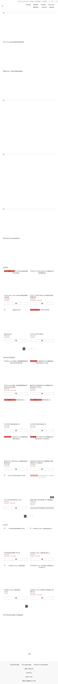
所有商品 (28, 5)
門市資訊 (43, 5)
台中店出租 (51, 5)
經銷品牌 (35, 5)
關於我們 (35, 7)
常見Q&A (44, 7)
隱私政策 (51, 7)
